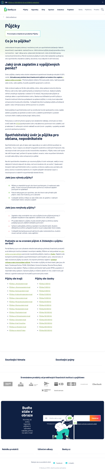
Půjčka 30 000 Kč (45, 302)
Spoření (51, 10)
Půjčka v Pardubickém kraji (18, 309)
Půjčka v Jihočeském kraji (18, 284)
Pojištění (70, 10)
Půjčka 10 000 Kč (45, 294)
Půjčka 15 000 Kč (45, 298)
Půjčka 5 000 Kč (44, 291)
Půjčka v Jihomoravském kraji (19, 287)
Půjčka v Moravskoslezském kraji (20, 302)
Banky (80, 9)
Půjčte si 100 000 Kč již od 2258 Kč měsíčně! (23, 2)
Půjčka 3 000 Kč (44, 287)
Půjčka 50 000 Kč (45, 309)
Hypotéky (34, 10)
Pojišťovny (88, 9)
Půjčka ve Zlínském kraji (17, 327)
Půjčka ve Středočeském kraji (19, 316)
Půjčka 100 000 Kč (45, 312)
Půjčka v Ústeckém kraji (17, 320)
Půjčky (25, 10)
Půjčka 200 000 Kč (45, 320)
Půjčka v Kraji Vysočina (17, 323)
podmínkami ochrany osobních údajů (85, 424)
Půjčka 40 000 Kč (45, 305)
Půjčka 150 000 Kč (45, 316)
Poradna (96, 9)
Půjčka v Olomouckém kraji (18, 305)
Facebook (59, 463)
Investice (60, 10)
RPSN (18, 123)
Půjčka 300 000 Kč (45, 327)
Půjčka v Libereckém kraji (18, 298)
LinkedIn (71, 463)
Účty (43, 10)
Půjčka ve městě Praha (17, 330)
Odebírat (95, 418)
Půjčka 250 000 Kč (45, 323)
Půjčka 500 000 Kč (45, 330)
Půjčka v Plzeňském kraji (18, 312)
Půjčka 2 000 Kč (44, 284)
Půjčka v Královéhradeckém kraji (20, 294)
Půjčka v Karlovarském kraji (19, 291)
